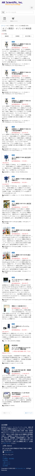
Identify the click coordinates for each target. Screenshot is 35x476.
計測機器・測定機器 (8, 458)
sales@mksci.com (8, 452)
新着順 (17, 36)
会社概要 (5, 465)
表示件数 (28, 36)
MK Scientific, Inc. (21, 468)
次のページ (28, 413)
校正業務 (5, 460)
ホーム (3, 25)
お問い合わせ (6, 443)
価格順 (7, 36)
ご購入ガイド (6, 462)
